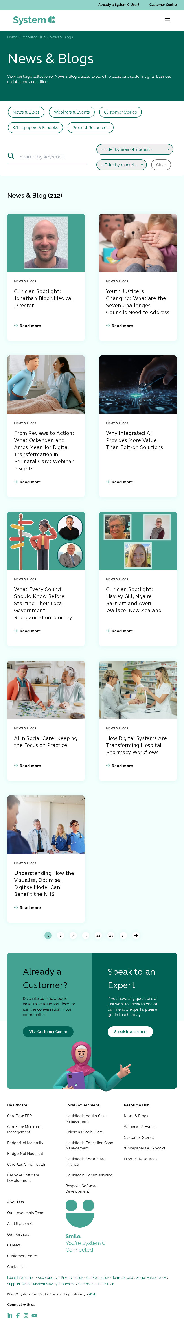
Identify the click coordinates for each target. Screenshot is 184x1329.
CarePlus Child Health (26, 1164)
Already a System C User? (118, 5)
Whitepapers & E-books (35, 127)
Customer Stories (120, 112)
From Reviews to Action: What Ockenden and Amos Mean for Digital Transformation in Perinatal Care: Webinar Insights (44, 451)
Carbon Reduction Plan (96, 1284)
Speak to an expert (130, 1031)
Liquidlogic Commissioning (89, 1175)
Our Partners (18, 1234)
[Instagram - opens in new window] (26, 1315)
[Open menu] (167, 20)
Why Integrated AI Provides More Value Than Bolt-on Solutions (134, 440)
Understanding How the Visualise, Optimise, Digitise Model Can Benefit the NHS (44, 884)
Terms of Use (122, 1277)
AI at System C (20, 1224)
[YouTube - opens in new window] (34, 1315)
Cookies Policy (97, 1277)
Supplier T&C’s (18, 1284)
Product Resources (90, 127)
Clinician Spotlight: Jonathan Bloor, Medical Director (43, 299)
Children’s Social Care (84, 1132)
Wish (92, 1294)
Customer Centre (163, 5)
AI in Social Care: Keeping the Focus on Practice (45, 742)
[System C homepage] (34, 20)
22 (98, 935)
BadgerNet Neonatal (25, 1154)
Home (12, 37)
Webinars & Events (72, 112)
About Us (15, 1202)
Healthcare (17, 1105)
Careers (14, 1245)
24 (123, 935)
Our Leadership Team (26, 1213)
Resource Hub (34, 37)
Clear (161, 164)
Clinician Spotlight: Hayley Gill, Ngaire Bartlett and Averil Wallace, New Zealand (134, 600)
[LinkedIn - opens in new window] (10, 1315)
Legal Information (21, 1277)
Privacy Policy (72, 1277)
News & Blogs (26, 112)
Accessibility (47, 1277)
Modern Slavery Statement (54, 1284)
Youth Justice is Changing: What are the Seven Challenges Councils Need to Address (137, 302)
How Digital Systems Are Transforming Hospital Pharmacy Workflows (136, 745)
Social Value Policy (151, 1277)
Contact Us (16, 1267)
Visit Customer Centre (48, 1031)
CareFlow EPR (19, 1116)
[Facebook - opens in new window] (18, 1315)
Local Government (82, 1105)
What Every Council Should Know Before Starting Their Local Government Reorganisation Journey (43, 604)
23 (111, 935)
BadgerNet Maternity (25, 1143)
